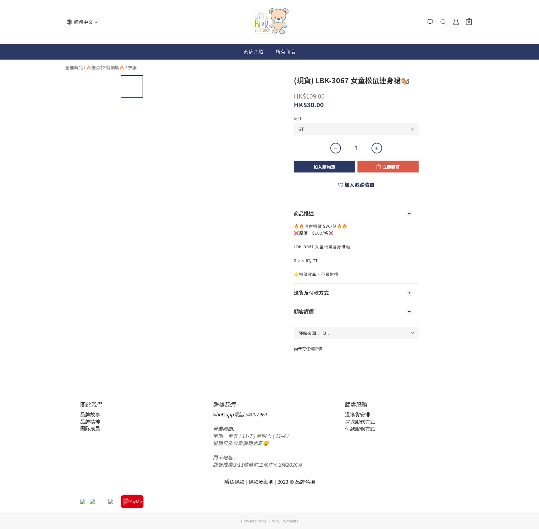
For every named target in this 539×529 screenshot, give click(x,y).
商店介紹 (253, 51)
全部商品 (74, 67)
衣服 (132, 67)
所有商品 (285, 51)
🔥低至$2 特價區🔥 (105, 67)
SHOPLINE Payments (280, 520)
